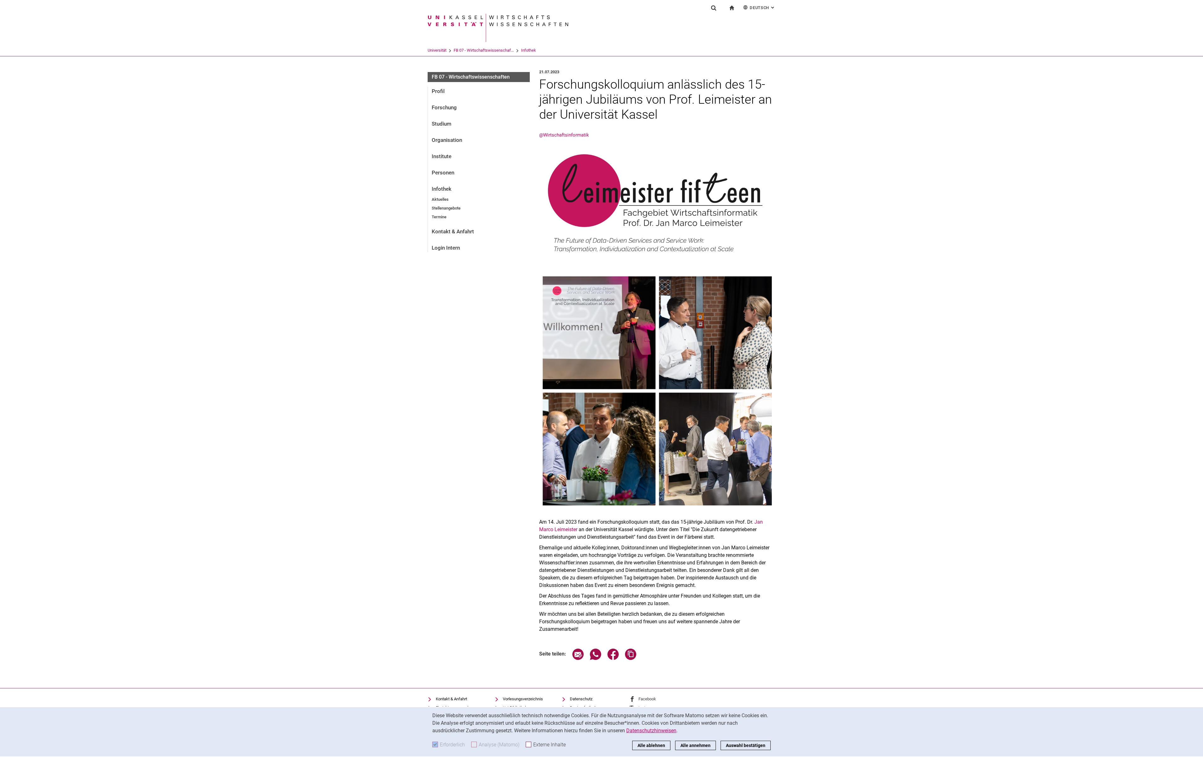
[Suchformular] (714, 8)
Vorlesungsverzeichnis (523, 699)
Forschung (444, 107)
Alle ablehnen (651, 745)
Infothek (528, 50)
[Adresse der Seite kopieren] (630, 658)
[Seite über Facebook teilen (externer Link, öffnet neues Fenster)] (613, 658)
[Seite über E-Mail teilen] (578, 658)
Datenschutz (581, 699)
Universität (437, 50)
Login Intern (446, 248)
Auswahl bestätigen (745, 745)
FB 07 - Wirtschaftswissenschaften (471, 77)
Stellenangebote (446, 208)
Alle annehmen (695, 745)
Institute (441, 156)
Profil (438, 91)
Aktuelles (440, 199)
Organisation (447, 140)
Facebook (647, 699)
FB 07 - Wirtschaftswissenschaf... (484, 50)
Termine (439, 217)
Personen (443, 172)
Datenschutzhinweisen (651, 731)
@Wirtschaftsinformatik (564, 135)
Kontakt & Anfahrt (453, 231)
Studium (441, 124)
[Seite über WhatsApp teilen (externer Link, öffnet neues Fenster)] (595, 658)
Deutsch (762, 7)
